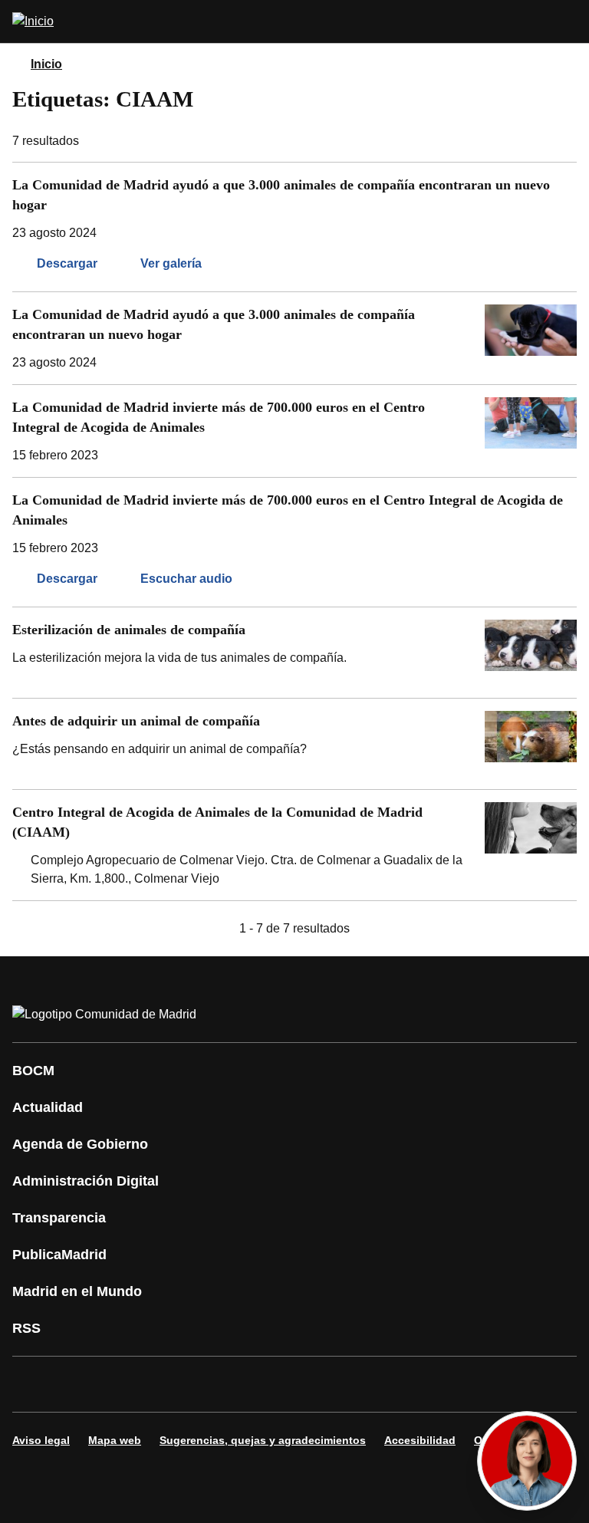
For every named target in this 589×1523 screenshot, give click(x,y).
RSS (26, 1328)
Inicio (46, 64)
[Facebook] (33, 1384)
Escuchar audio (186, 578)
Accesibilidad (420, 1440)
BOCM (33, 1070)
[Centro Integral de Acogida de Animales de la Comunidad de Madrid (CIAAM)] (294, 845)
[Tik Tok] (309, 1384)
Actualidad (47, 1107)
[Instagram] (79, 1384)
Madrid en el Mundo (77, 1291)
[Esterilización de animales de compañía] (294, 652)
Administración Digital (85, 1181)
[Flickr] (355, 1384)
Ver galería (171, 263)
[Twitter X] (125, 1384)
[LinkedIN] (217, 1384)
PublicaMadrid (59, 1254)
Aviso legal (41, 1440)
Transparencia (59, 1217)
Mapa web (114, 1440)
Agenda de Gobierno (80, 1144)
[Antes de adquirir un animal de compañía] (294, 744)
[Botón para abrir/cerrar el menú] (567, 21)
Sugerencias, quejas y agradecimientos (263, 1440)
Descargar (67, 263)
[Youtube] (171, 1384)
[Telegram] (401, 1384)
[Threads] (447, 1384)
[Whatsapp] (263, 1384)
